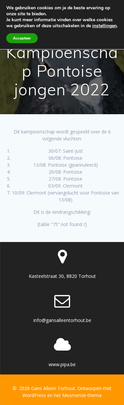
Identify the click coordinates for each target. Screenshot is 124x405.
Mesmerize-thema (82, 395)
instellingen (104, 26)
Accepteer (22, 38)
